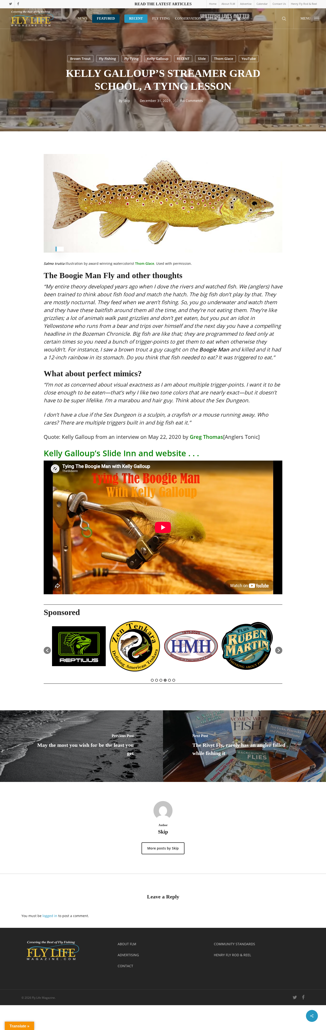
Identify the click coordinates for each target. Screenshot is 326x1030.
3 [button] (160, 680)
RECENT (183, 58)
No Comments (191, 100)
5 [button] (169, 680)
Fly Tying (131, 58)
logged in (49, 915)
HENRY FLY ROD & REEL (232, 955)
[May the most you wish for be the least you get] (81, 746)
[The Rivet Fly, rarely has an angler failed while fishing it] (244, 746)
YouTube (249, 58)
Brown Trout (80, 58)
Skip (126, 100)
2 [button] (156, 680)
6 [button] (173, 680)
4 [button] (165, 680)
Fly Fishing (107, 58)
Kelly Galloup (157, 58)
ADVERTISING (128, 955)
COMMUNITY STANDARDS (234, 944)
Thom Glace (223, 58)
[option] (76, 648)
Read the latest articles (163, 4)
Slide (202, 58)
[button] (310, 18)
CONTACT (125, 966)
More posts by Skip (163, 848)
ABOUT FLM (127, 944)
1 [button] (152, 680)
